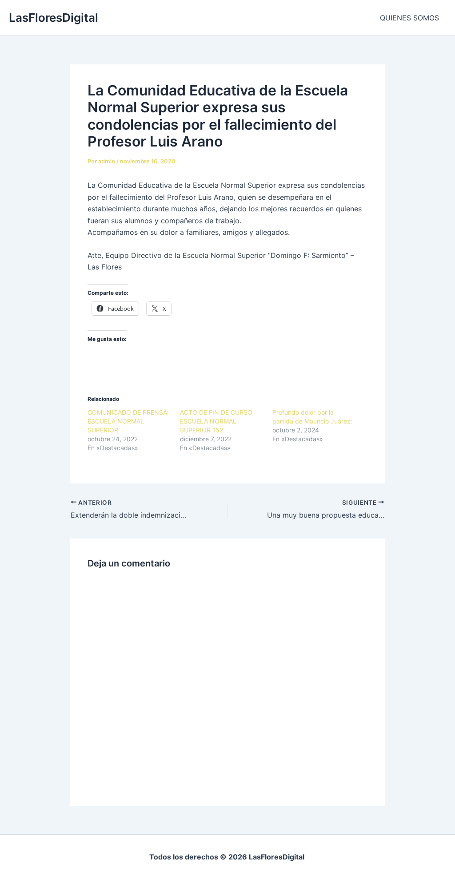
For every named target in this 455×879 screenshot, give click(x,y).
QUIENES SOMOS (409, 17)
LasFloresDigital (53, 17)
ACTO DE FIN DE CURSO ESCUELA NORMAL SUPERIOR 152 (216, 421)
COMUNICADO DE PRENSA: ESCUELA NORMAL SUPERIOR (128, 421)
